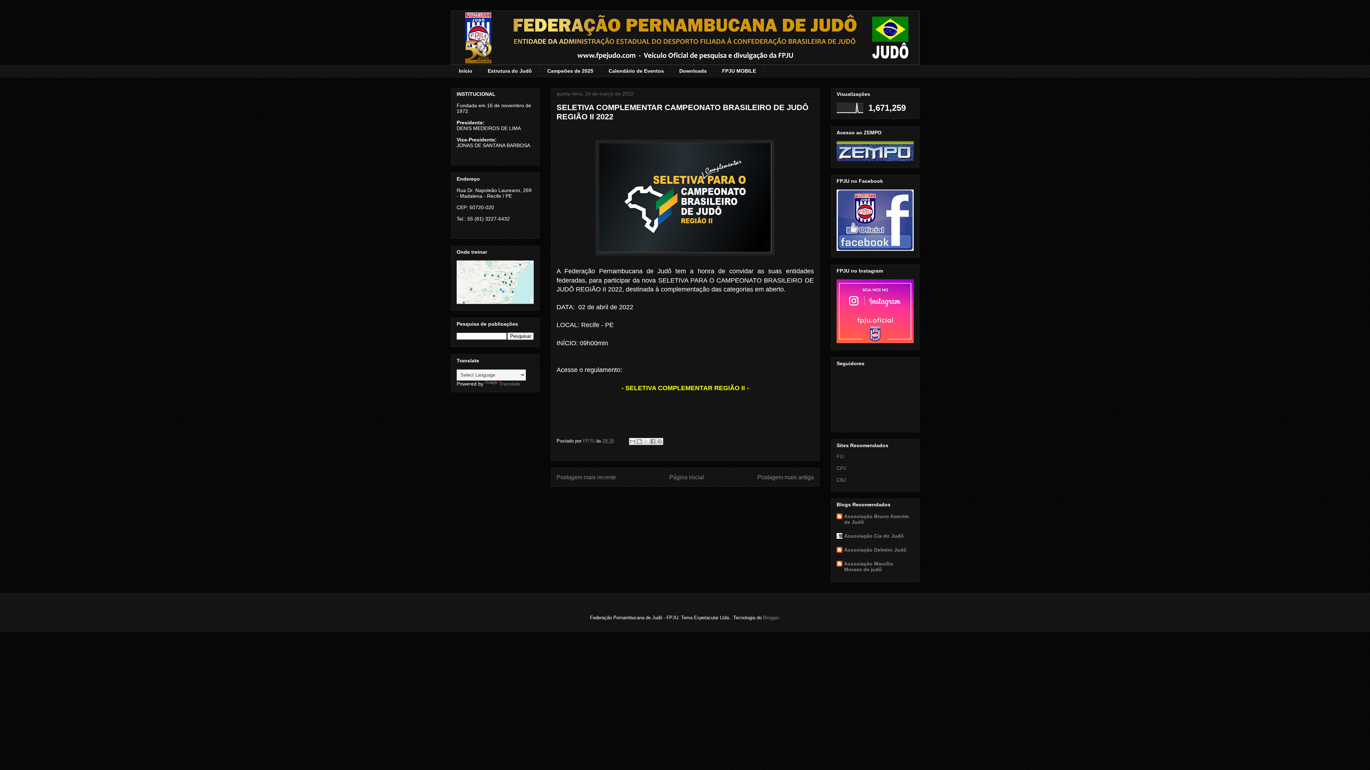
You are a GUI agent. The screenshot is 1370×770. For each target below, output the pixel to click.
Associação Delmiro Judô (875, 550)
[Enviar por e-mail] (632, 441)
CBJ (841, 480)
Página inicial (686, 477)
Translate (509, 384)
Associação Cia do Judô (874, 536)
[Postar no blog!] (639, 441)
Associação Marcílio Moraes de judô (868, 566)
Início (465, 71)
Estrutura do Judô (510, 71)
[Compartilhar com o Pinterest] (659, 441)
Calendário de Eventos (636, 71)
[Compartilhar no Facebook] (652, 441)
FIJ (840, 456)
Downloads (693, 71)
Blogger (770, 617)
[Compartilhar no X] (646, 441)
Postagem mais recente (586, 477)
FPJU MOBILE (739, 71)
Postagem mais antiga (785, 477)
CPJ (841, 468)
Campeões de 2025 (570, 71)
